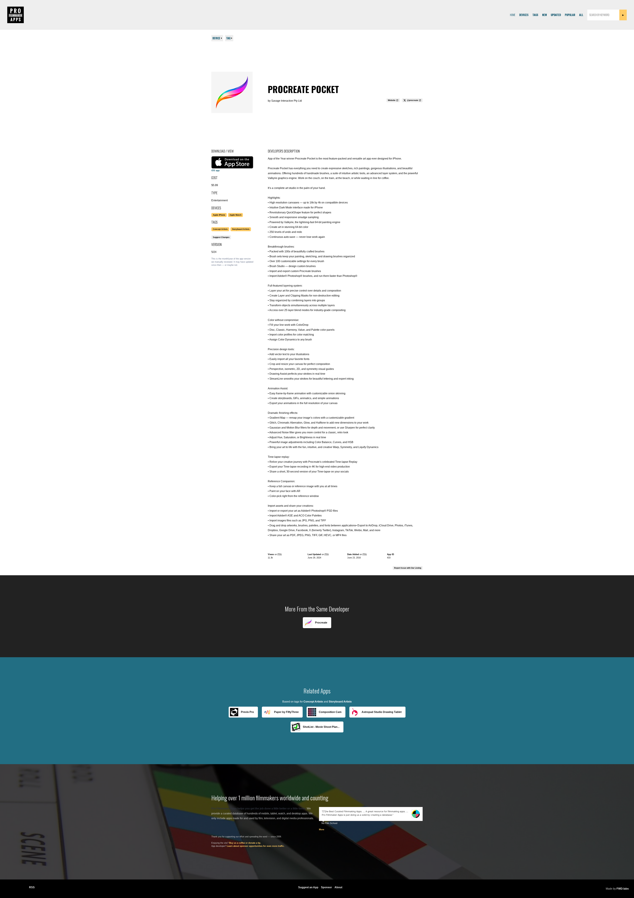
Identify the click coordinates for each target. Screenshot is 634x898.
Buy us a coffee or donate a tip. (245, 843)
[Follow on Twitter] (23, 887)
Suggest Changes (221, 237)
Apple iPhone (219, 215)
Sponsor (326, 887)
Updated (556, 15)
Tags (535, 15)
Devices (523, 15)
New (544, 15)
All (581, 15)
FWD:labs (622, 888)
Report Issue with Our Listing (407, 568)
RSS (32, 887)
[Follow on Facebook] (8, 887)
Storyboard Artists (240, 229)
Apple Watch (235, 215)
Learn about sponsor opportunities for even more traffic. (255, 846)
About (338, 887)
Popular (570, 15)
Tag (228, 38)
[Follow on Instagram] (15, 887)
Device (216, 38)
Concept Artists (220, 229)
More (321, 829)
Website (391, 100)
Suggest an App (308, 887)
